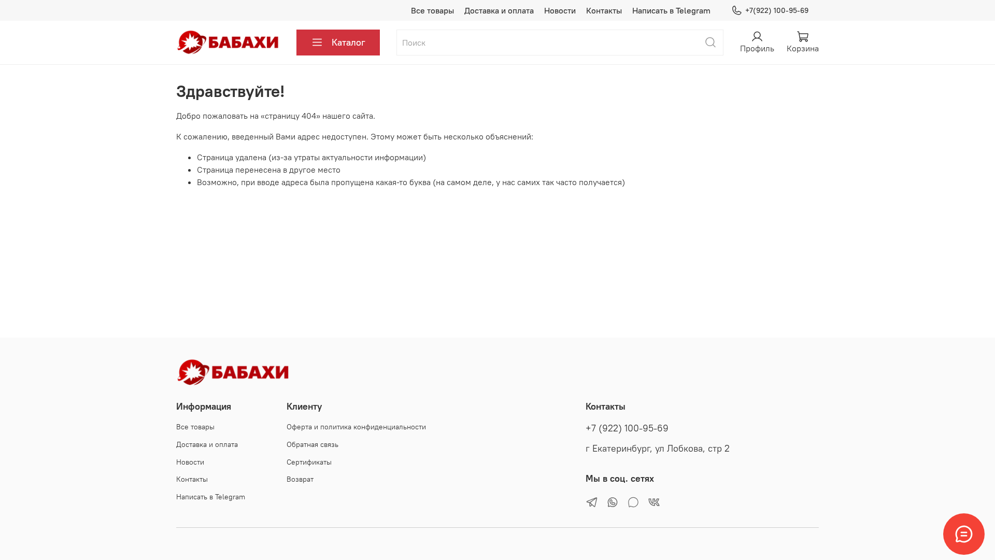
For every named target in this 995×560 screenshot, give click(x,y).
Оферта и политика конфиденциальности (356, 426)
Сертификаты (309, 462)
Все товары (432, 10)
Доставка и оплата (499, 10)
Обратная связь (312, 444)
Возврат (300, 479)
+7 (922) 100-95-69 (627, 428)
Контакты (604, 10)
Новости (560, 10)
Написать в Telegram (671, 10)
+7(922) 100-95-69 (776, 10)
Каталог (348, 42)
